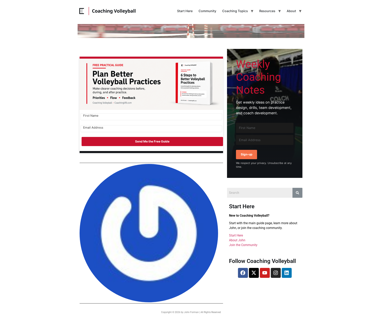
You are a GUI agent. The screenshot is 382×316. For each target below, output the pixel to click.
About (291, 11)
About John (237, 240)
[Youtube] (265, 273)
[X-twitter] (254, 273)
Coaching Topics (235, 11)
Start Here (185, 11)
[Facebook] (243, 273)
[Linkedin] (287, 273)
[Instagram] (276, 273)
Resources (267, 11)
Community (207, 11)
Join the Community (243, 245)
